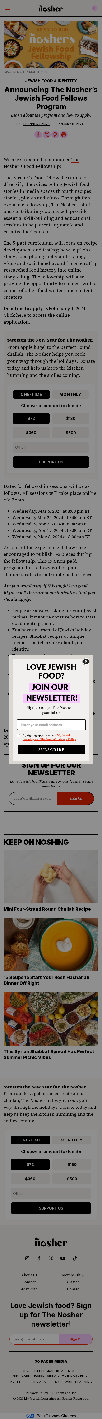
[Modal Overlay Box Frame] (51, 709)
